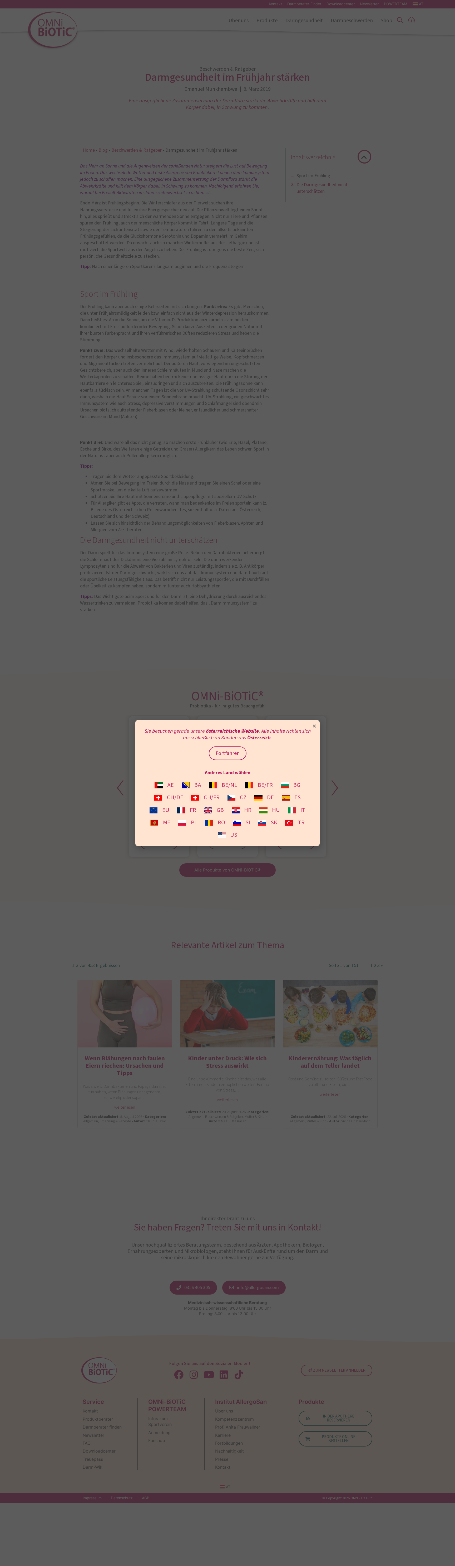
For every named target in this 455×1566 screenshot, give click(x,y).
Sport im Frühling (313, 176)
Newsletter (369, 4)
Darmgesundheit (304, 20)
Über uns (239, 20)
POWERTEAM (395, 4)
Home (89, 150)
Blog (103, 150)
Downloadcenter (341, 4)
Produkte (267, 20)
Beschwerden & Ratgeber (136, 150)
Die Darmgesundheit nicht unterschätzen (322, 188)
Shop (386, 20)
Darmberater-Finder (304, 4)
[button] (364, 157)
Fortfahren (228, 753)
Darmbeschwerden (352, 20)
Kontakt (275, 4)
